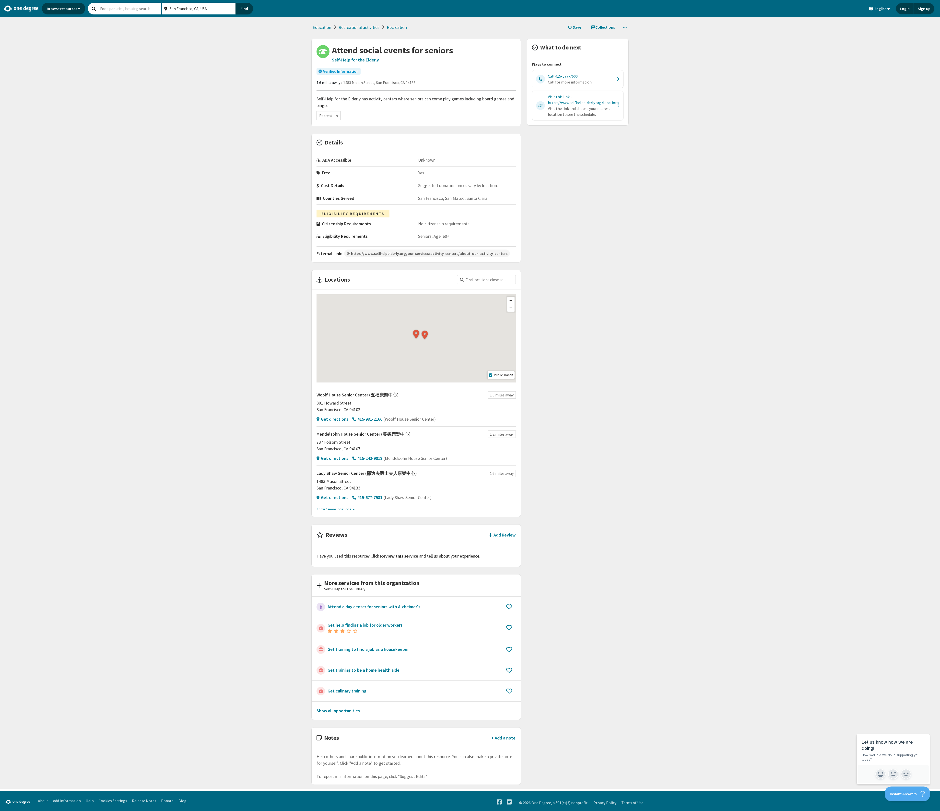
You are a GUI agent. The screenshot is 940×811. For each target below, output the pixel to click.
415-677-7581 (369, 497)
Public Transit (503, 375)
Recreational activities (359, 27)
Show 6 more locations (334, 509)
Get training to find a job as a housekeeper (368, 649)
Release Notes (144, 800)
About (43, 800)
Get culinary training (347, 691)
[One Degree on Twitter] (509, 802)
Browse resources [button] (62, 8)
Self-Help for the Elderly (355, 60)
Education (322, 27)
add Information (67, 800)
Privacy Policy (604, 802)
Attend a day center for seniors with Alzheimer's (374, 606)
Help (90, 800)
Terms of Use (632, 802)
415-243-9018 (369, 458)
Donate (167, 800)
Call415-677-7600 (563, 76)
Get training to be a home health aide (364, 670)
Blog (182, 800)
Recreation (397, 27)
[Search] (94, 8)
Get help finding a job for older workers (365, 625)
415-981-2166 (369, 419)
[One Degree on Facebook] (499, 802)
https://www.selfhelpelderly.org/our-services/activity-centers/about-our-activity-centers (429, 253)
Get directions (334, 419)
